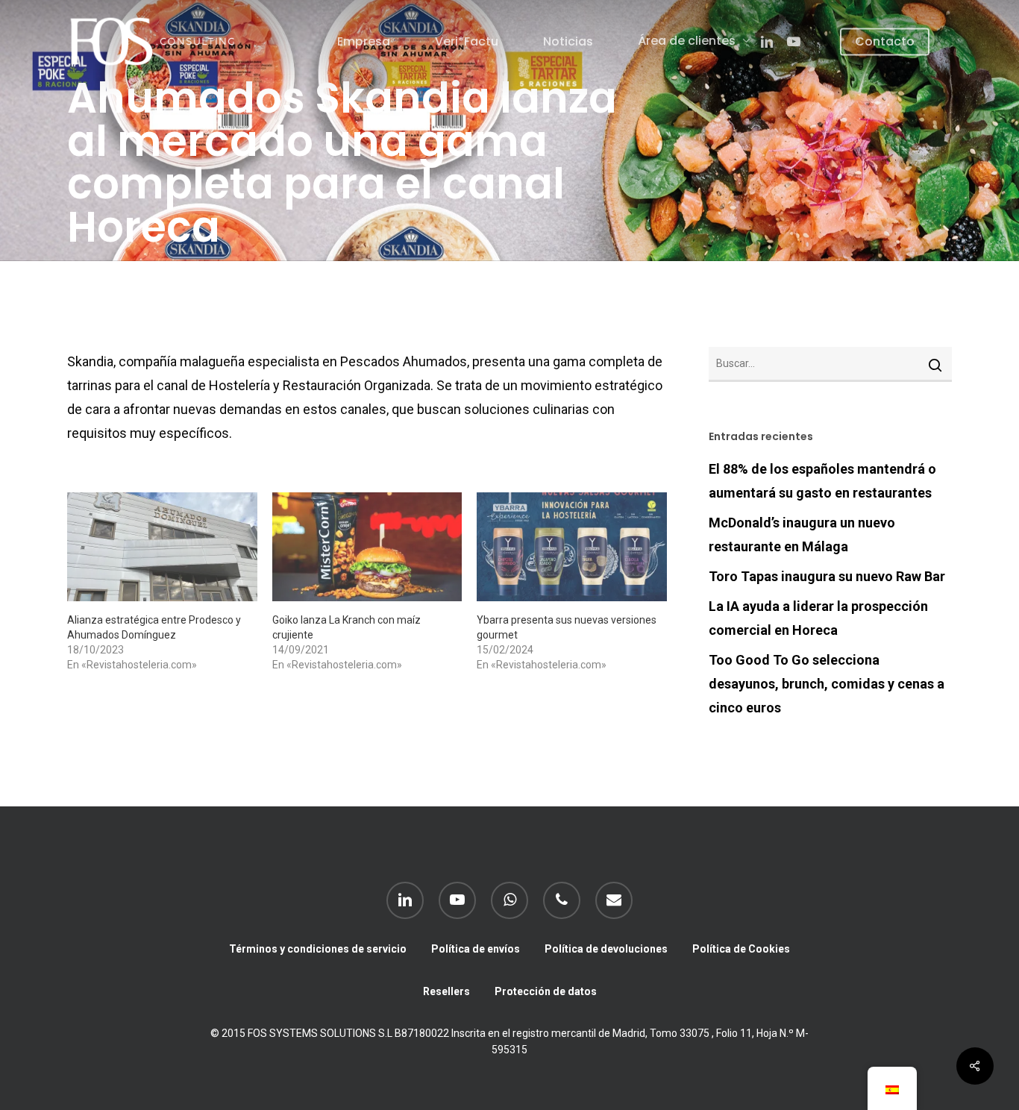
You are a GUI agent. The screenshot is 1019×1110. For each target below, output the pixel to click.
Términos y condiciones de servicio (318, 949)
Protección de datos (546, 991)
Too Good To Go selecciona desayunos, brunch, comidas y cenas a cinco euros (826, 683)
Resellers (446, 991)
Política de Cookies (741, 949)
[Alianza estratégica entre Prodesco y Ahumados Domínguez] (162, 546)
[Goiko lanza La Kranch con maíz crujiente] (367, 546)
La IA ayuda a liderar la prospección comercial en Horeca (818, 618)
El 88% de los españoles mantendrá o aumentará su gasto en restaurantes (822, 481)
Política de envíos (475, 949)
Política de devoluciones (606, 949)
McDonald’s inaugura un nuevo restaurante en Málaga (802, 534)
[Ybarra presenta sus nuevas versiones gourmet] (572, 546)
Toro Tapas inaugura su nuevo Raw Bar (827, 576)
